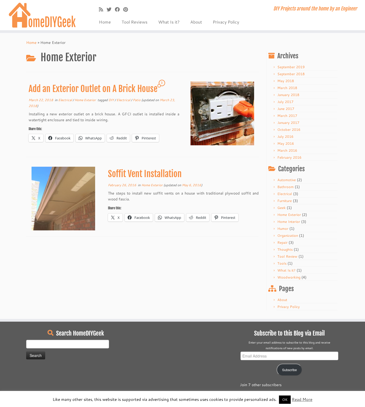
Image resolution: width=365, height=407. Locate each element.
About (196, 22)
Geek (281, 207)
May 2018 (285, 80)
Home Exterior (86, 100)
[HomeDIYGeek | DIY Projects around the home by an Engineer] (42, 15)
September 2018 (291, 73)
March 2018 (287, 87)
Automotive (286, 179)
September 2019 (291, 66)
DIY (111, 100)
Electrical (65, 100)
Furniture (284, 200)
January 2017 (288, 122)
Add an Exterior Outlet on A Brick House (93, 88)
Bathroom (285, 186)
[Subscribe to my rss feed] (103, 9)
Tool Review (287, 256)
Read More (302, 399)
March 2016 (287, 150)
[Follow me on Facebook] (119, 9)
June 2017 (285, 108)
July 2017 (285, 101)
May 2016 (285, 143)
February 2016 (289, 157)
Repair (282, 242)
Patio (137, 100)
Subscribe (289, 369)
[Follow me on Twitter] (111, 9)
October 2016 (288, 129)
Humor (282, 228)
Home (105, 22)
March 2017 (287, 115)
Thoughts (285, 249)
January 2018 (288, 94)
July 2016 (285, 136)
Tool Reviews (134, 22)
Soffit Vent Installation (145, 174)
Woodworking (288, 277)
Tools (281, 263)
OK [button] (285, 399)
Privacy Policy (226, 22)
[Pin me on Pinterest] (127, 9)
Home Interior (288, 221)
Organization (287, 235)
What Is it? (169, 22)
